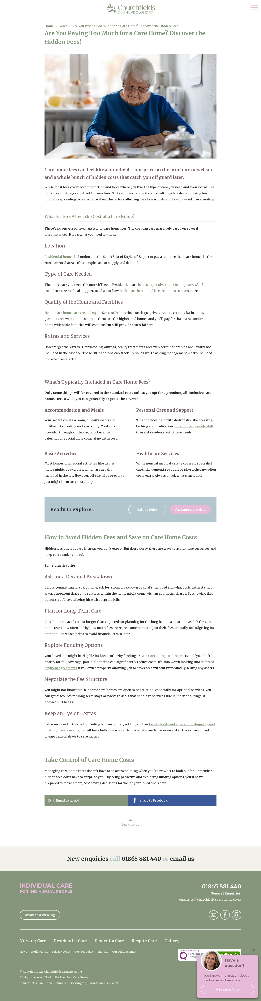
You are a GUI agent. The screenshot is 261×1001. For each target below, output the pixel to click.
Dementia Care (109, 941)
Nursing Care (33, 941)
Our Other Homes (124, 951)
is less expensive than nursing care (165, 285)
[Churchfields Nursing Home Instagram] (236, 915)
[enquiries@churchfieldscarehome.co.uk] (213, 915)
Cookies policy (84, 951)
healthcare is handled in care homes (148, 291)
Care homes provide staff (193, 426)
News (23, 951)
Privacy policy (61, 951)
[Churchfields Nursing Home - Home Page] (130, 8)
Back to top (130, 824)
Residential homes (59, 257)
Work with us (39, 951)
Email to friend (67, 800)
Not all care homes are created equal (73, 313)
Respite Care (144, 941)
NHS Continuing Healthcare (162, 656)
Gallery (172, 941)
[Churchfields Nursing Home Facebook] (225, 915)
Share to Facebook (154, 800)
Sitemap (102, 951)
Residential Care (70, 941)
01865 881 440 (141, 858)
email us (182, 858)
